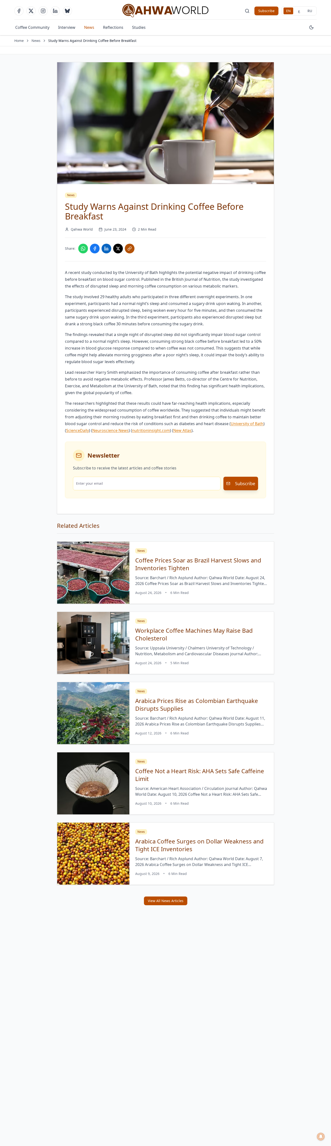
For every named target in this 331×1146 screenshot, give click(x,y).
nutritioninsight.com (151, 430)
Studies (139, 27)
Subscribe (266, 10)
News (89, 27)
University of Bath (247, 423)
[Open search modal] (247, 11)
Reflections (113, 27)
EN (288, 10)
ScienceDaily (77, 430)
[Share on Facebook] (95, 248)
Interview (66, 27)
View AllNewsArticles (165, 900)
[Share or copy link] (129, 248)
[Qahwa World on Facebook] (19, 11)
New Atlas (182, 430)
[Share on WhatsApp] (83, 248)
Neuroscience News (110, 430)
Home (19, 40)
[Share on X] (118, 248)
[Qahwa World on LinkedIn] (55, 11)
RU (309, 10)
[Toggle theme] (311, 27)
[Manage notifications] (321, 1136)
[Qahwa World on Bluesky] (67, 11)
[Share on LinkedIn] (106, 248)
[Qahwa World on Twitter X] (31, 11)
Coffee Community (32, 27)
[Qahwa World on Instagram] (43, 11)
